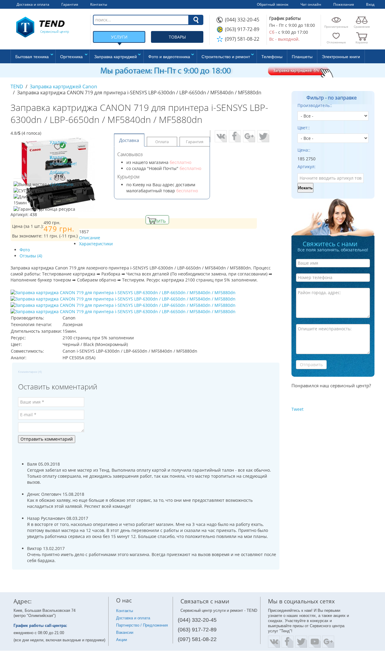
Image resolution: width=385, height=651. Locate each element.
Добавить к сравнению (60, 176)
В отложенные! (60, 160)
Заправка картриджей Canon (63, 86)
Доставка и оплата (133, 618)
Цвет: (303, 128)
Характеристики (96, 244)
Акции (121, 639)
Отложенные (336, 42)
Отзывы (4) (31, 256)
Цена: (303, 150)
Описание (89, 238)
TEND (17, 86)
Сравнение (362, 26)
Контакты (124, 611)
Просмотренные (336, 26)
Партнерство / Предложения (142, 625)
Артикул (305, 166)
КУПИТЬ (157, 221)
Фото (25, 250)
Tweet (297, 409)
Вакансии (124, 632)
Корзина (362, 42)
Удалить (58, 142)
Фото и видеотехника (169, 56)
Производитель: (314, 105)
